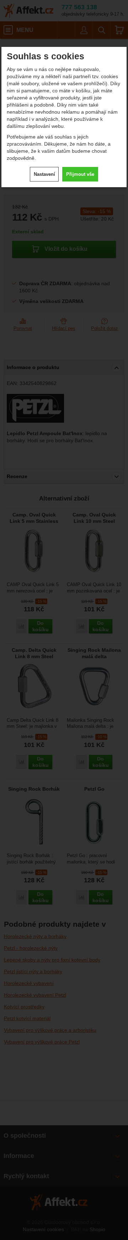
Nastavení (44, 174)
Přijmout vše (80, 174)
